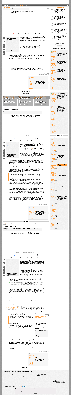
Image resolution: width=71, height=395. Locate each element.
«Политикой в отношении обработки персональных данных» (41, 391)
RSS (21, 386)
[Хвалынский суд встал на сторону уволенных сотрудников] (53, 156)
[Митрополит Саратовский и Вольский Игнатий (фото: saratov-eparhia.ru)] (12, 307)
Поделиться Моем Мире (4, 41)
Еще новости (59, 46)
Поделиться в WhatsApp (4, 47)
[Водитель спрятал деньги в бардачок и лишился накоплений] (53, 54)
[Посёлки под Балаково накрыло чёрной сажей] (53, 78)
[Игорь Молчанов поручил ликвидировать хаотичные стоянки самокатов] (53, 165)
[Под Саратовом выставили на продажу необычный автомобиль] (53, 62)
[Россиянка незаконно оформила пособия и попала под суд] (53, 70)
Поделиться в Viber (4, 49)
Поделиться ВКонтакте (4, 38)
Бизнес (26, 5)
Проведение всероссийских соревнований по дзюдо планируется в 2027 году (11, 155)
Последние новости (59, 7)
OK (35, 392)
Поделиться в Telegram (4, 52)
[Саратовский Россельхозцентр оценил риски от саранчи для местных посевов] (53, 186)
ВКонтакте (24, 386)
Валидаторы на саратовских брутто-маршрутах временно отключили (12, 274)
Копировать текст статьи (4, 54)
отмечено (31, 148)
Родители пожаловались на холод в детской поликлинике (11, 50)
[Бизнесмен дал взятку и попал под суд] (53, 86)
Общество (21, 5)
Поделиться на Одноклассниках (4, 45)
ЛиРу (25, 386)
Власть (16, 5)
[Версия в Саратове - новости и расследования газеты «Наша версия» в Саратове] (10, 2)
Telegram (22, 386)
